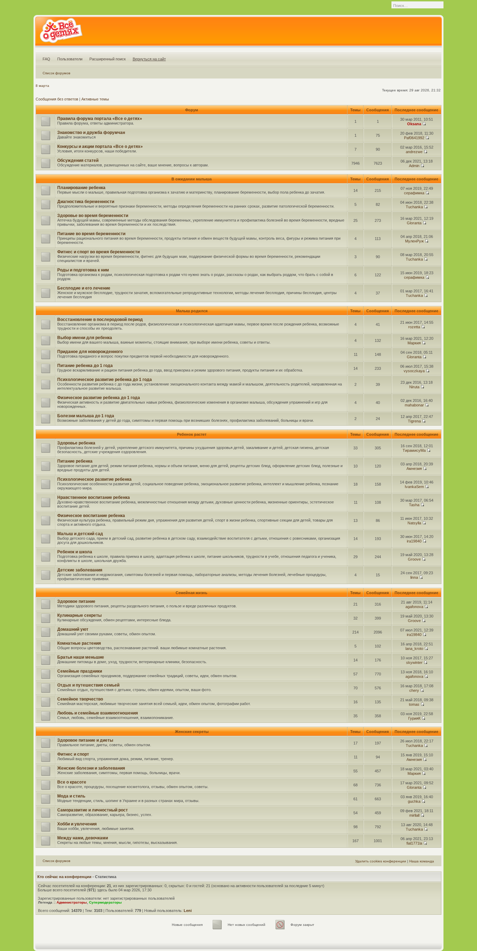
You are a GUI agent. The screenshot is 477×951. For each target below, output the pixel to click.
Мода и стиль (71, 796)
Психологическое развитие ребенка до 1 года (104, 379)
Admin (414, 166)
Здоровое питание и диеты (85, 740)
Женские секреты (191, 731)
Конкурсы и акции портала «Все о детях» (100, 146)
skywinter (414, 662)
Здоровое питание (76, 601)
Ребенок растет (191, 434)
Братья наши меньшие (80, 657)
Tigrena (414, 421)
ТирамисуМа (414, 450)
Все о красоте (71, 782)
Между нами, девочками (82, 838)
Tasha (414, 505)
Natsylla (414, 523)
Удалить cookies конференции (380, 861)
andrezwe (414, 152)
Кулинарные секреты (79, 615)
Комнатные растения (79, 643)
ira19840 (414, 541)
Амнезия (414, 468)
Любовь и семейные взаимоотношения (97, 713)
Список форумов (56, 73)
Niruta (414, 387)
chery (414, 690)
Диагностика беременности (85, 201)
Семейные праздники (79, 671)
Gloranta (414, 223)
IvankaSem (414, 487)
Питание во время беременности (91, 233)
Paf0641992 (414, 138)
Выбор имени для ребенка (84, 337)
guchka (414, 801)
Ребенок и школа (74, 551)
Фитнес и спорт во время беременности (98, 251)
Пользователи (69, 59)
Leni (188, 910)
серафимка (414, 193)
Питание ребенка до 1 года (85, 365)
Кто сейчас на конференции (64, 877)
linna (414, 577)
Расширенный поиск (107, 59)
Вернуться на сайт (149, 59)
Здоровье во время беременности (92, 215)
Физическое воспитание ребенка (91, 515)
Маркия (414, 343)
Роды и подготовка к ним (83, 270)
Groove (414, 559)
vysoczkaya (414, 371)
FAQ (46, 59)
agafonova (414, 607)
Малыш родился (191, 311)
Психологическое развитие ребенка (94, 479)
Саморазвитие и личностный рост (92, 810)
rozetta (414, 327)
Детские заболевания (79, 570)
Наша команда (421, 861)
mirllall (414, 815)
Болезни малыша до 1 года (85, 415)
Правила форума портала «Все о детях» (99, 118)
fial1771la (414, 843)
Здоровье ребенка (76, 443)
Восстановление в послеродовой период (100, 319)
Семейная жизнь (191, 593)
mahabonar (414, 405)
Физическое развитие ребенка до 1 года (98, 397)
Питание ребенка (75, 461)
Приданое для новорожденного (90, 351)
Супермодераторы (105, 902)
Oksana (414, 124)
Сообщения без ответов (57, 99)
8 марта (42, 86)
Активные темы (95, 99)
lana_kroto (414, 648)
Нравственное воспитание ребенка (93, 497)
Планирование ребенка (81, 187)
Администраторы (72, 902)
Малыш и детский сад (80, 533)
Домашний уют (72, 629)
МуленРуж (414, 241)
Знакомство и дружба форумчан (91, 132)
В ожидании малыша (191, 179)
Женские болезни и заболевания (91, 768)
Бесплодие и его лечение (83, 288)
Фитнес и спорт (73, 754)
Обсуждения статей (77, 160)
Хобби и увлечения (77, 824)
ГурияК (414, 718)
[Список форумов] (61, 33)
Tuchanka (414, 207)
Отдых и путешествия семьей (88, 685)
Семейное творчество (80, 699)
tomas (414, 704)
